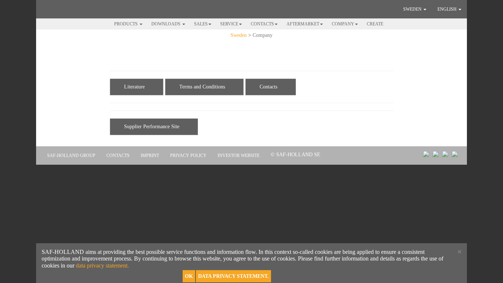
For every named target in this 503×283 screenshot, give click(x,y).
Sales (201, 24)
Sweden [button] (413, 9)
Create (375, 24)
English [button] (447, 9)
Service (229, 24)
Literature (134, 87)
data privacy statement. (102, 265)
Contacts (262, 24)
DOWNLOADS (166, 24)
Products (126, 24)
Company (343, 24)
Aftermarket (302, 24)
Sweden (239, 35)
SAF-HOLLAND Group (71, 155)
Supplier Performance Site (151, 126)
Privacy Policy (188, 155)
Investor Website (239, 155)
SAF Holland (73, 9)
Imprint (150, 155)
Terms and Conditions (201, 87)
